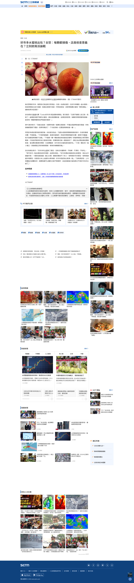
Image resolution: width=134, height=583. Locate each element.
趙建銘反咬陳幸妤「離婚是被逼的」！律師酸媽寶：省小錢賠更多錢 (54, 531)
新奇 (104, 6)
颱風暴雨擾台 (33, 6)
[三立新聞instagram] (98, 565)
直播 (64, 6)
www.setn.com (35, 579)
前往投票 (107, 122)
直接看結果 (97, 122)
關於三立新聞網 (33, 571)
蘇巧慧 (96, 116)
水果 (46, 150)
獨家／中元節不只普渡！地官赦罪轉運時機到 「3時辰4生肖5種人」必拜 (31, 511)
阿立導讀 (88, 2)
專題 (100, 6)
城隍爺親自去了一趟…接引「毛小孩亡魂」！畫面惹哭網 (76, 550)
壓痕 (85, 135)
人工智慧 (48, 354)
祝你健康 (82, 2)
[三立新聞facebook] (93, 565)
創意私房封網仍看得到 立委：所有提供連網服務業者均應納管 (45, 176)
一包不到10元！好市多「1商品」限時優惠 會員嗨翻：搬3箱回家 (31, 531)
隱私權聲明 (43, 571)
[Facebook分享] (22, 58)
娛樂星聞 (69, 2)
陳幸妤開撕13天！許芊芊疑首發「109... (34, 257)
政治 (68, 6)
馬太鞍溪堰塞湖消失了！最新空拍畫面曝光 (76, 511)
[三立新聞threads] (112, 565)
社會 (72, 6)
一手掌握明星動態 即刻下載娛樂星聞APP (69, 251)
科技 (108, 6)
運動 (92, 6)
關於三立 (22, 571)
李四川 (96, 118)
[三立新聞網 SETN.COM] (22, 6)
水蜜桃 (54, 99)
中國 (81, 354)
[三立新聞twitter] (107, 565)
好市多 (45, 99)
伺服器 (27, 354)
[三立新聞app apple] (25, 574)
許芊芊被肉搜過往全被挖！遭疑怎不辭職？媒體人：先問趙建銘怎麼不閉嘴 (54, 550)
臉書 (34, 114)
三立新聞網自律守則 (55, 571)
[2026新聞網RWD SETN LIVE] (42, 2)
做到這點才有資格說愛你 (64, 257)
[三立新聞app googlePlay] (38, 574)
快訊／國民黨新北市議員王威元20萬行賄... (34, 254)
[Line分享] (22, 62)
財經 (96, 6)
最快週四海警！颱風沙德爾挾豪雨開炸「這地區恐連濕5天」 (31, 550)
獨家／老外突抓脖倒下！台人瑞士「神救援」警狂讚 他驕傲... (54, 305)
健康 (80, 6)
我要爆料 (82, 571)
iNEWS (75, 2)
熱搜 (59, 6)
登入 (112, 2)
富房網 (102, 2)
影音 (55, 6)
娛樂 (76, 6)
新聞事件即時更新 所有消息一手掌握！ (34, 251)
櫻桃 (28, 161)
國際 (84, 6)
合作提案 (66, 571)
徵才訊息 (90, 571)
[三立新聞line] (102, 565)
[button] (107, 2)
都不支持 (96, 120)
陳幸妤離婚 (41, 6)
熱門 (51, 6)
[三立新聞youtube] (88, 565)
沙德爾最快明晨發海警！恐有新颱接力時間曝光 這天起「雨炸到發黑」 (54, 511)
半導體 (37, 354)
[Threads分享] (22, 66)
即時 (26, 6)
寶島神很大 (96, 2)
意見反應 (74, 571)
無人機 (61, 354)
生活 (47, 6)
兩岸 (88, 6)
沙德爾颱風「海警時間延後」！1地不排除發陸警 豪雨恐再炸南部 (76, 531)
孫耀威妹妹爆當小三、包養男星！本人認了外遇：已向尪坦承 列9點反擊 (48, 174)
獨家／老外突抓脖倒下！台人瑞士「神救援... (70, 254)
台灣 (71, 354)
